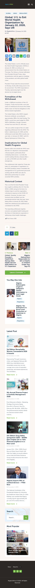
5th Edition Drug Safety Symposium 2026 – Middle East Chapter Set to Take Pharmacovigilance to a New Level (17, 440)
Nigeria (19, 299)
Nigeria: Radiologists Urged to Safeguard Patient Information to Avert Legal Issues (21, 289)
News (15, 13)
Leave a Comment (16, 272)
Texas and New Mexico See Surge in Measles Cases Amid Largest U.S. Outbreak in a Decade (17, 536)
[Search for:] (17, 517)
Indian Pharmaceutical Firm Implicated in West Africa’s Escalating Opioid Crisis (17, 549)
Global (8, 13)
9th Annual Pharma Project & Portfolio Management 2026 (17, 394)
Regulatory (23, 13)
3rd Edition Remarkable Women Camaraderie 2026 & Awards (17, 351)
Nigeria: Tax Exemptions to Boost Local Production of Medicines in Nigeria (21, 310)
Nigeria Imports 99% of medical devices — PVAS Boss (16, 483)
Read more (11, 375)
